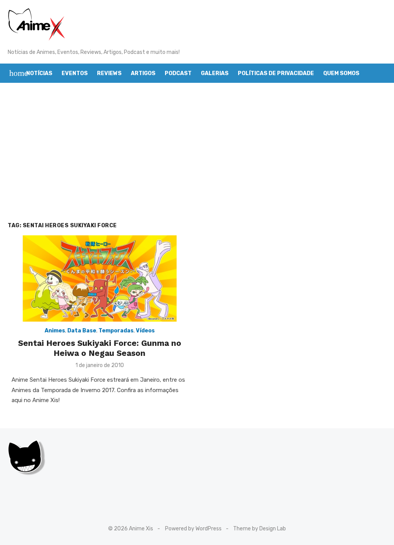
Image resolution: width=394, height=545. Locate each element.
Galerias (215, 73)
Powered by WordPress (193, 528)
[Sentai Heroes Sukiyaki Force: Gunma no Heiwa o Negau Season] (100, 278)
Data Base (81, 330)
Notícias (39, 73)
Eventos (75, 73)
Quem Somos (341, 73)
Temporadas (116, 330)
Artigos (143, 73)
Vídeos (145, 330)
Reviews (109, 73)
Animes (55, 330)
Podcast (178, 73)
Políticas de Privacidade (276, 73)
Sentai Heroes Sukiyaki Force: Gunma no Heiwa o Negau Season (99, 348)
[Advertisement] (197, 152)
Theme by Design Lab (259, 528)
